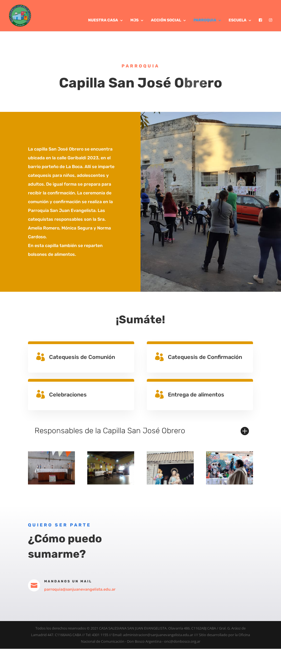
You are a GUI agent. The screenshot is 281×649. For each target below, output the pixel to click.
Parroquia (204, 20)
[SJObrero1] (170, 483)
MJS (134, 20)
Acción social (166, 20)
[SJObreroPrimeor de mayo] (229, 483)
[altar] (51, 483)
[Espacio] (110, 483)
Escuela (237, 20)
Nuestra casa (103, 20)
